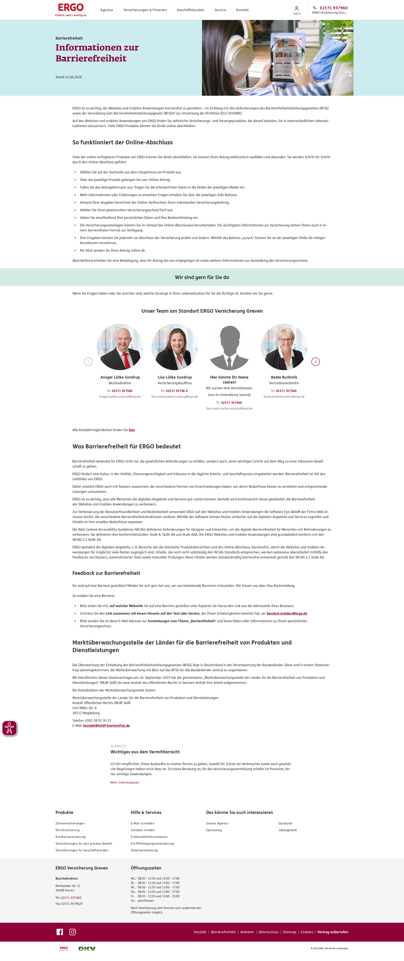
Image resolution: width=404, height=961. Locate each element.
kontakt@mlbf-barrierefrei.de (106, 726)
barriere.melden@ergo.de (287, 613)
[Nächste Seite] (315, 362)
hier (132, 430)
